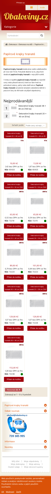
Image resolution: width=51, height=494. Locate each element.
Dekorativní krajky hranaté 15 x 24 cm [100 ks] (37, 187)
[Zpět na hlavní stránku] (6, 44)
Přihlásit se (20, 3)
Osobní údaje (14, 467)
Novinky (9, 447)
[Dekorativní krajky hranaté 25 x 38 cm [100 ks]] (37, 304)
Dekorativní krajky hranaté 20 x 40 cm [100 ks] (14, 238)
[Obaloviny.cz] (25, 17)
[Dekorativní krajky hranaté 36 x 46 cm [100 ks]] (14, 107)
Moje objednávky (31, 461)
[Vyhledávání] (41, 35)
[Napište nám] (17, 426)
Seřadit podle (18, 125)
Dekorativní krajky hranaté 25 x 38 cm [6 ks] (37, 136)
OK (2, 492)
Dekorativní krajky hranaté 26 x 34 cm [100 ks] (37, 238)
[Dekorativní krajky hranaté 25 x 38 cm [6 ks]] (37, 151)
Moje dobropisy (18, 464)
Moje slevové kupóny (33, 467)
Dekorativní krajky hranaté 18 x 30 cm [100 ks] (14, 187)
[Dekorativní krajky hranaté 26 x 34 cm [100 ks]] (37, 253)
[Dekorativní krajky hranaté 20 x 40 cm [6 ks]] (14, 115)
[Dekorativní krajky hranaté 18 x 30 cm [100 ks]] (14, 202)
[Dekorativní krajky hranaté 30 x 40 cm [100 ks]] (14, 304)
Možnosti (10, 492)
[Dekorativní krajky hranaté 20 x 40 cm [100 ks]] (14, 253)
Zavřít (18, 492)
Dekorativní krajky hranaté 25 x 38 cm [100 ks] (37, 289)
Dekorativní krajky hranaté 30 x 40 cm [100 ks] (14, 289)
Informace (10, 441)
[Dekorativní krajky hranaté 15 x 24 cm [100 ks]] (37, 202)
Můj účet (16, 461)
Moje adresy (34, 464)
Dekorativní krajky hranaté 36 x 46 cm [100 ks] (14, 340)
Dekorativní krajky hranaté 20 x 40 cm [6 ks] (14, 136)
